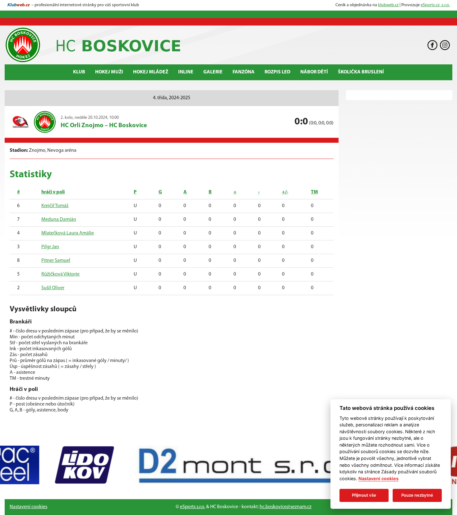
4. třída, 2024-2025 (171, 97)
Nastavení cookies (28, 506)
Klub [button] (79, 72)
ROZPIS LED (277, 72)
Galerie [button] (213, 72)
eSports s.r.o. (192, 506)
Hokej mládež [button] (150, 72)
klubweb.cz (388, 5)
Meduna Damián (58, 219)
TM (314, 192)
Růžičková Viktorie (60, 274)
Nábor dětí (314, 72)
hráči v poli (53, 192)
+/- (285, 192)
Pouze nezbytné (417, 495)
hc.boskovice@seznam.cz (286, 506)
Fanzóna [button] (244, 72)
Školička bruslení (361, 72)
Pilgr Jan (50, 246)
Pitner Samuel (55, 260)
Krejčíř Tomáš (54, 205)
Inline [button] (185, 72)
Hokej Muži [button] (109, 72)
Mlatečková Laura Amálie (67, 233)
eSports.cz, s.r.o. (435, 5)
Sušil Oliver (52, 287)
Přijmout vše (364, 495)
